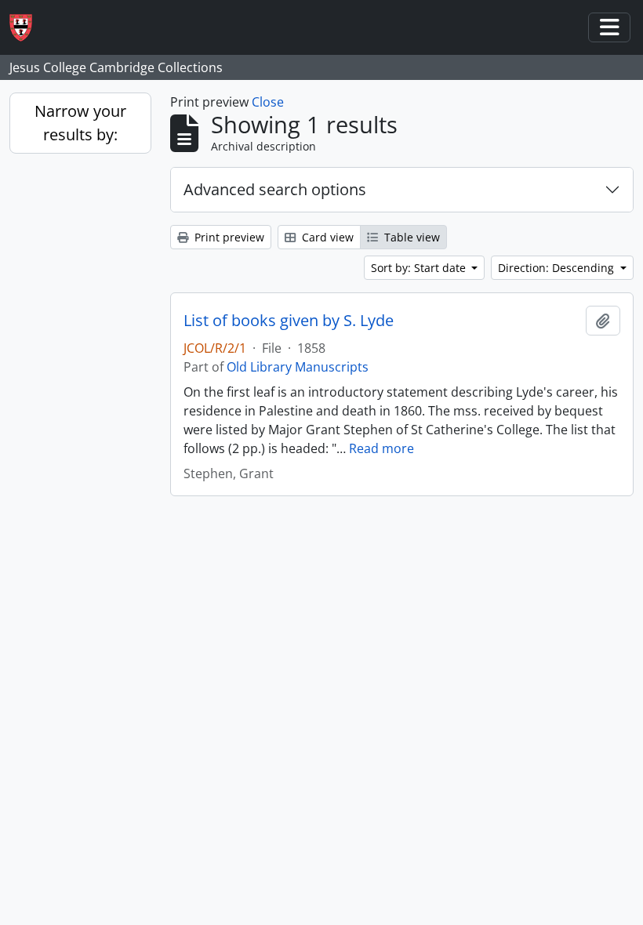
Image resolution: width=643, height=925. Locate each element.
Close (268, 102)
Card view (326, 237)
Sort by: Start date (420, 267)
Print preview (227, 237)
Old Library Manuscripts (298, 366)
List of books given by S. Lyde (288, 320)
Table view (410, 237)
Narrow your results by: (80, 122)
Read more (381, 448)
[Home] (27, 28)
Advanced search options (274, 189)
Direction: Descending (557, 267)
